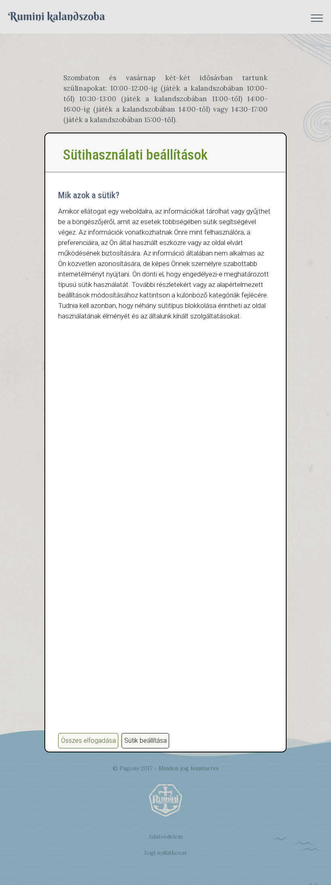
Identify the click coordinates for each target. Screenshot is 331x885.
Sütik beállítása (145, 740)
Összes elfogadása (88, 740)
